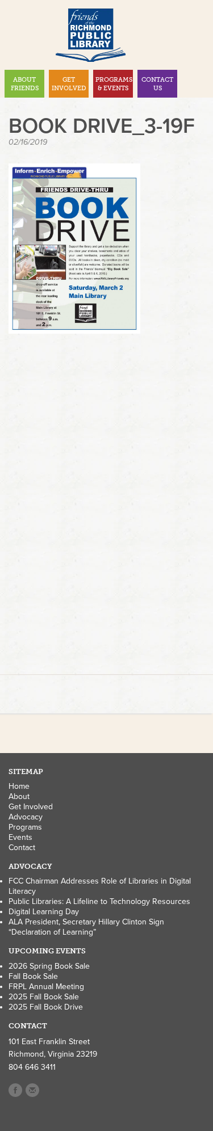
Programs (25, 827)
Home (19, 786)
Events (20, 837)
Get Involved (31, 807)
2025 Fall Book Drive (46, 1007)
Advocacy (26, 817)
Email (32, 1090)
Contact (22, 847)
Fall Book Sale (33, 976)
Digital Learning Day (44, 911)
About (19, 796)
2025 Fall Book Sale (44, 997)
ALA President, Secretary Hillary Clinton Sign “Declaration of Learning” (86, 927)
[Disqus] (106, 505)
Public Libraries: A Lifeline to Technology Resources (99, 901)
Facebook (15, 1090)
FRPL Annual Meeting (46, 986)
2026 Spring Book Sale (49, 966)
